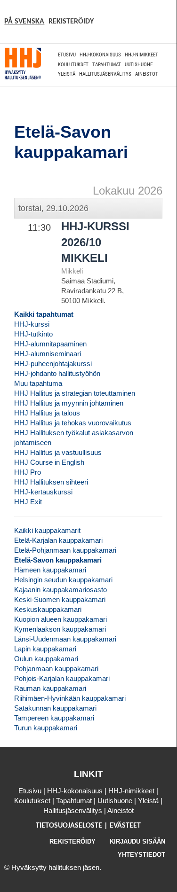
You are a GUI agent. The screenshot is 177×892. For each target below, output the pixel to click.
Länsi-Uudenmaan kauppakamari (65, 639)
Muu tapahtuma (38, 383)
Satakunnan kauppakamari (55, 708)
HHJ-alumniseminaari (47, 354)
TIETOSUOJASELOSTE (70, 825)
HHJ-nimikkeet (141, 55)
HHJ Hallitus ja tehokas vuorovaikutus (72, 423)
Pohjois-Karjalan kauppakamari (62, 678)
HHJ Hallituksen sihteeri (51, 482)
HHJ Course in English (49, 462)
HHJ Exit (28, 502)
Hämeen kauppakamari (50, 570)
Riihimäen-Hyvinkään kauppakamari (70, 698)
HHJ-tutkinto (33, 334)
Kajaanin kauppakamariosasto (60, 590)
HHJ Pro (27, 472)
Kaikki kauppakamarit (47, 530)
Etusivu (67, 55)
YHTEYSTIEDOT (141, 854)
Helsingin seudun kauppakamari (63, 580)
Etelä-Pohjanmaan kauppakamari (65, 550)
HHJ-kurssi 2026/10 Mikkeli (95, 242)
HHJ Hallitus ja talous (47, 413)
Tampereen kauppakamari (54, 718)
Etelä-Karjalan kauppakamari (58, 540)
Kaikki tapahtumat (43, 314)
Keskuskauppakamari (47, 609)
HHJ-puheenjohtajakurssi (53, 364)
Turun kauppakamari (45, 728)
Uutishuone (139, 65)
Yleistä (66, 74)
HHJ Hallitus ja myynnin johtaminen (68, 403)
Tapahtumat (106, 65)
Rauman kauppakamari (50, 688)
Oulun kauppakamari (46, 659)
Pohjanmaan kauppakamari (56, 669)
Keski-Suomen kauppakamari (59, 599)
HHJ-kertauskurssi (43, 492)
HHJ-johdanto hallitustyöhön (57, 373)
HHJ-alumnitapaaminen (50, 344)
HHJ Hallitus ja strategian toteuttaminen (74, 393)
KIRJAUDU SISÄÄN (137, 841)
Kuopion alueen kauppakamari (60, 619)
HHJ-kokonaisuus (100, 55)
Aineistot (146, 74)
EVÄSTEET (125, 825)
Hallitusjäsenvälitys (105, 74)
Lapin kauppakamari (45, 649)
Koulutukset (73, 65)
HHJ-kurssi (31, 324)
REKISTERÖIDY (71, 21)
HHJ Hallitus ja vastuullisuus (58, 452)
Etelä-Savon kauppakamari (58, 560)
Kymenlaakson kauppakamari (60, 629)
